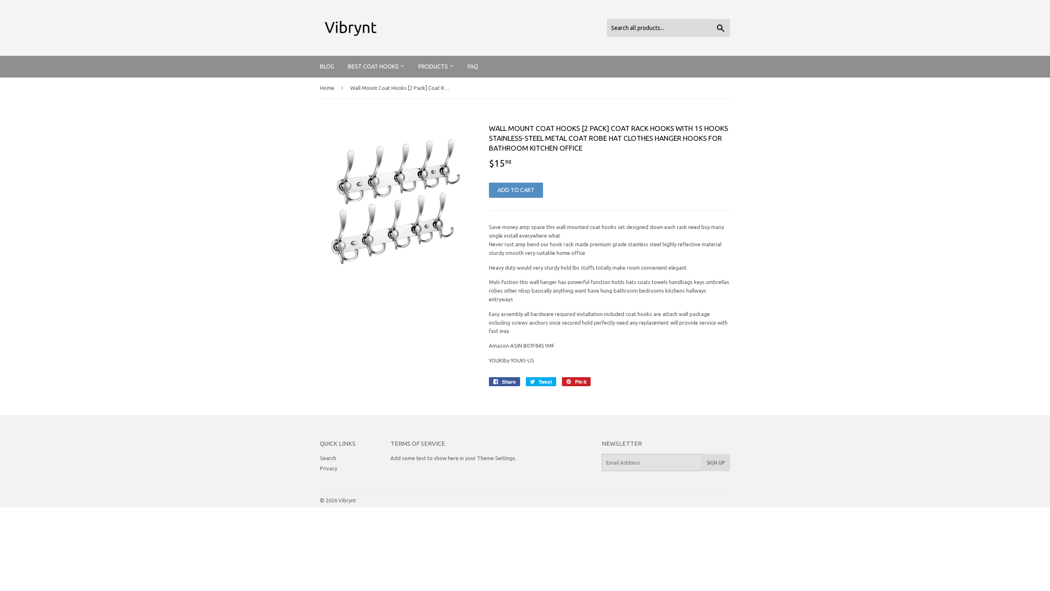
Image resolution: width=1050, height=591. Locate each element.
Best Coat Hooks (374, 66)
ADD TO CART (516, 190)
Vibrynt (347, 500)
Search (328, 458)
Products (433, 66)
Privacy (328, 468)
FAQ (473, 66)
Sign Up (716, 462)
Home (327, 88)
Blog (327, 66)
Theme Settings (496, 458)
